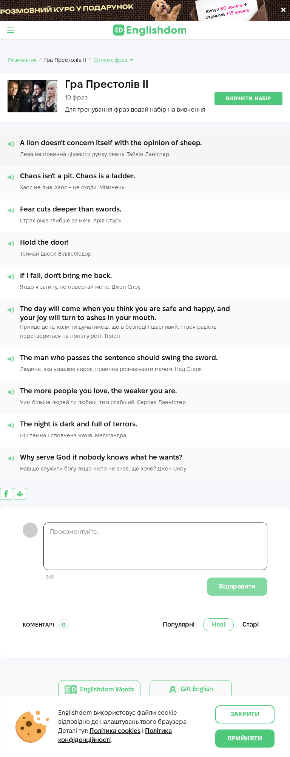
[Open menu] (10, 30)
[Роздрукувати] (20, 494)
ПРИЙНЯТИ (244, 738)
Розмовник (22, 60)
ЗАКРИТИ (244, 714)
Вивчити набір (248, 98)
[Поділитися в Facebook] (6, 494)
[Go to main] (149, 30)
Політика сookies (114, 731)
